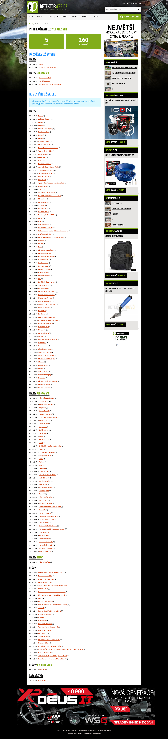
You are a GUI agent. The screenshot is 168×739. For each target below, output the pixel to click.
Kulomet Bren (42, 620)
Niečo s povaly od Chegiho (46, 359)
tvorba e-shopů (83, 734)
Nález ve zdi (43, 484)
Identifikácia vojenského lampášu (50, 84)
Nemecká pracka (43, 202)
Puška (40, 160)
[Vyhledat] (138, 9)
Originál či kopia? (44, 471)
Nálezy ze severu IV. (44, 164)
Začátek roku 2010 (44, 119)
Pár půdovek (43, 427)
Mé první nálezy (43, 208)
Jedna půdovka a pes (45, 352)
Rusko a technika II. (44, 652)
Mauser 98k (42, 330)
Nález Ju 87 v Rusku (44, 144)
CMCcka (41, 362)
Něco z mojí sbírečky (45, 497)
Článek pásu (42, 343)
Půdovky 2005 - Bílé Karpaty (48, 526)
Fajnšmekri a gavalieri (45, 614)
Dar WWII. (42, 510)
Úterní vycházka (43, 154)
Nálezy (39, 17)
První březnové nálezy (45, 234)
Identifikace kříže (44, 539)
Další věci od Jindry (44, 253)
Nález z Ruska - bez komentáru (48, 148)
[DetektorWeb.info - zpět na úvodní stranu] (48, 7)
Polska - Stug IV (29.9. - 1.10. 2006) (49, 611)
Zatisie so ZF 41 (44, 439)
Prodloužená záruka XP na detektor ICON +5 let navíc (121, 101)
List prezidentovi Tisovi (46, 519)
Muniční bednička (44, 481)
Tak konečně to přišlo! (45, 151)
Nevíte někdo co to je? (46, 545)
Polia (39, 221)
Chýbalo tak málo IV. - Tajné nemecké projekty (53, 604)
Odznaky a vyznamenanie (47, 452)
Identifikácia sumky (45, 81)
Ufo (39, 279)
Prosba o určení (44, 424)
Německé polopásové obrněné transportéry (52, 595)
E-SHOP (95, 17)
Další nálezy (42, 314)
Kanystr (115, 214)
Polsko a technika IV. (45, 624)
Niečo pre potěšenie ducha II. (47, 381)
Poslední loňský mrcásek (46, 295)
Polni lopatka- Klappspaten (121, 78)
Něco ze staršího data (45, 298)
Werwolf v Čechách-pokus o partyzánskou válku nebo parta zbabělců (60, 649)
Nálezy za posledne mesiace (47, 339)
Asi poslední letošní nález (46, 192)
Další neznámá (43, 288)
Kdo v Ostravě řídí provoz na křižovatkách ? (52, 659)
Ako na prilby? (42, 680)
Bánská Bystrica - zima (45, 601)
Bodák (41, 443)
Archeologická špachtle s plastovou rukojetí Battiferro (120, 289)
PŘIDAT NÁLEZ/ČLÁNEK (131, 17)
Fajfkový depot (117, 203)
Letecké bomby (43, 365)
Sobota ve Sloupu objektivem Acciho (124, 68)
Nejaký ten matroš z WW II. (47, 67)
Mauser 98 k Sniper (44, 630)
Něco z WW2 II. (44, 500)
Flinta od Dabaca (43, 212)
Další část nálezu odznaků (46, 282)
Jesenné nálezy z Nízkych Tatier (48, 167)
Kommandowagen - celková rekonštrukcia (51, 592)
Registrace (137, 3)
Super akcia (42, 205)
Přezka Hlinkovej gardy (45, 129)
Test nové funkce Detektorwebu (48, 627)
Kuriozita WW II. (43, 260)
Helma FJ (41, 135)
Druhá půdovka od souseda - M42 (50, 446)
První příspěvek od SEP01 (46, 215)
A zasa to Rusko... (44, 141)
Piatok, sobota (43, 186)
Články (49, 17)
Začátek (41, 336)
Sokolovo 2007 (43, 589)
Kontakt (85, 17)
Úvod (31, 17)
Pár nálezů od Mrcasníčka (46, 256)
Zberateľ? (41, 608)
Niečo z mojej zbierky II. (45, 250)
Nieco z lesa (42, 199)
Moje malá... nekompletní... (47, 475)
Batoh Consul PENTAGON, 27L (114, 236)
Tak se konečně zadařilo (46, 170)
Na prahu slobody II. (44, 582)
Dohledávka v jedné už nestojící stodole (51, 237)
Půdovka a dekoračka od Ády (48, 516)
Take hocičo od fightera (45, 173)
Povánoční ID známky (45, 301)
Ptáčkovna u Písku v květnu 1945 (49, 640)
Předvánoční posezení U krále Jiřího (49, 646)
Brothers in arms (44, 420)
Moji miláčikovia (44, 478)
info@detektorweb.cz (104, 730)
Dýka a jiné (41, 378)
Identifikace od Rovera (46, 548)
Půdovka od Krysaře (44, 349)
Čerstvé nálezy (43, 263)
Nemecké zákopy (43, 275)
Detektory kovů (82, 730)
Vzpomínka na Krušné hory (46, 304)
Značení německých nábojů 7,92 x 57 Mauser (52, 656)
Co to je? (41, 617)
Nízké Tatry (41, 157)
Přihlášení (125, 3)
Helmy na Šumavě (45, 455)
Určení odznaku (43, 346)
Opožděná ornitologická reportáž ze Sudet (51, 183)
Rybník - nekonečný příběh (46, 317)
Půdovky (41, 462)
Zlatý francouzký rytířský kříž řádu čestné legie (53, 231)
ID (112, 89)
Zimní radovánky (43, 636)
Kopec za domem (43, 307)
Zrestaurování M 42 (45, 78)
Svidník (40, 598)
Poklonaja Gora (44, 535)
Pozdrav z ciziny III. (45, 551)
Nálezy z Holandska (44, 269)
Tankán (41, 465)
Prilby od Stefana (44, 562)
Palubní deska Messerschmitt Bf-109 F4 (51, 573)
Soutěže (75, 17)
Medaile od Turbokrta (46, 542)
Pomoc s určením (118, 225)
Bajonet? (42, 494)
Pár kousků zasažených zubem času (124, 73)
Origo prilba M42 (44, 411)
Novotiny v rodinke (45, 513)
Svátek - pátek (43, 371)
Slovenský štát (43, 523)
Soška (40, 189)
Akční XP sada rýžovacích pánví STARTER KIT (119, 155)
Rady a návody (62, 17)
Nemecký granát (43, 266)
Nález (40, 247)
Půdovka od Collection (46, 404)
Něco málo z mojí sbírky (46, 398)
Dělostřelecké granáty (45, 228)
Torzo (41, 436)
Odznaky (41, 125)
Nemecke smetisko (45, 414)
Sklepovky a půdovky (45, 487)
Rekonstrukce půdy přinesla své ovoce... (52, 529)
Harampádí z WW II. (45, 532)
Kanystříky (42, 408)
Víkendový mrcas (43, 224)
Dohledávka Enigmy (44, 375)
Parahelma (42, 468)
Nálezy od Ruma (43, 333)
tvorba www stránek (94, 734)
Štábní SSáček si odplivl (46, 355)
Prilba (41, 459)
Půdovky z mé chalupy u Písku (48, 320)
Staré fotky (42, 669)
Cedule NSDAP (44, 430)
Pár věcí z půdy (44, 491)
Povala (41, 449)
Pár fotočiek (42, 180)
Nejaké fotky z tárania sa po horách (49, 196)
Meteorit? (42, 64)
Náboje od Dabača (44, 387)
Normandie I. (42, 633)
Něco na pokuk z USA (45, 576)
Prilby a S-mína (43, 272)
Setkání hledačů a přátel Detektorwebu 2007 (52, 585)
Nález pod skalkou (118, 84)
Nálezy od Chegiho (44, 384)
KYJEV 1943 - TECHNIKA (46, 579)
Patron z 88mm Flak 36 (45, 323)
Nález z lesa (42, 311)
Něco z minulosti (43, 327)
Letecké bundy (43, 401)
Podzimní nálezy (43, 176)
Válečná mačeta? (43, 285)
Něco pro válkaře (43, 643)
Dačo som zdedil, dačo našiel (48, 417)
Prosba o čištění (43, 132)
